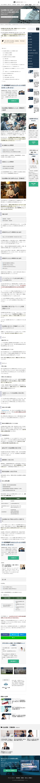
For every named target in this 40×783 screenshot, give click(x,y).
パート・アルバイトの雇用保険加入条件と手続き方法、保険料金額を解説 (18, 701)
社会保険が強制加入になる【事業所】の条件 (10, 50)
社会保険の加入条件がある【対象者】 (9, 56)
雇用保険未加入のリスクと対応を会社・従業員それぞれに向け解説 (36, 110)
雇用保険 (30, 61)
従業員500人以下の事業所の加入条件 (10, 60)
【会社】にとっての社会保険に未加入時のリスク (12, 71)
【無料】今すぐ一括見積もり (10, 770)
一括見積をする (13, 100)
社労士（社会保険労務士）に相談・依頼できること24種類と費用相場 (10, 565)
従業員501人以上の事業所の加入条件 (10, 62)
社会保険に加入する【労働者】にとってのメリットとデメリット (13, 69)
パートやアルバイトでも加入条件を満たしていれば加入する (13, 64)
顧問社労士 (9, 4)
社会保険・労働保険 (28, 4)
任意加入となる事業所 (7, 54)
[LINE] (13, 637)
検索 (37, 29)
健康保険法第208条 (5, 410)
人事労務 (34, 4)
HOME (3, 24)
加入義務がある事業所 (7, 52)
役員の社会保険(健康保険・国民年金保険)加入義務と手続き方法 (36, 93)
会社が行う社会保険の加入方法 (7, 73)
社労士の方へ (31, 55)
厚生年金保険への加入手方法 (8, 77)
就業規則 (18, 4)
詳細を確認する (13, 661)
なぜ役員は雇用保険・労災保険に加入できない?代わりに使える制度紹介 (36, 84)
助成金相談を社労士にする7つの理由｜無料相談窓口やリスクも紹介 (36, 75)
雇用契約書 (14, 4)
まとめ (3, 81)
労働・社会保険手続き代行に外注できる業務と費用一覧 (18, 708)
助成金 (38, 4)
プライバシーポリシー (11, 777)
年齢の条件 (5, 58)
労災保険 (31, 80)
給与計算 (22, 4)
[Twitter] (14, 634)
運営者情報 (18, 777)
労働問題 (30, 39)
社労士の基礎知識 (4, 4)
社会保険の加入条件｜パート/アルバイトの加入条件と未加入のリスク (22, 24)
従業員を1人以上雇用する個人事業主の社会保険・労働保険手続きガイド (19, 716)
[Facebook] (5, 634)
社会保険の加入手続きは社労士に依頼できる (11, 79)
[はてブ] (22, 634)
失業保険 (30, 44)
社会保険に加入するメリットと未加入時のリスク (10, 66)
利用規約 (22, 777)
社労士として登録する (28, 777)
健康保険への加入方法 (7, 75)
